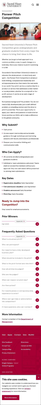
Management (7, 11)
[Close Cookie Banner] (38, 377)
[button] (37, 4)
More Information (10, 397)
